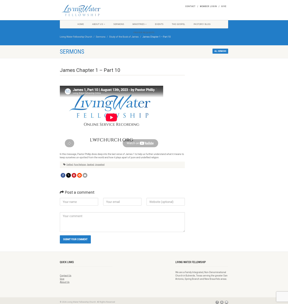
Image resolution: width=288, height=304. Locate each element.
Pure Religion (80, 164)
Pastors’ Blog (202, 24)
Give (223, 6)
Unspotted (99, 164)
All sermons (220, 51)
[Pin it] (74, 175)
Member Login (208, 6)
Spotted (90, 164)
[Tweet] (68, 175)
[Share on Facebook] (63, 175)
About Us (97, 24)
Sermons (118, 24)
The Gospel (178, 24)
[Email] (85, 175)
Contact (190, 6)
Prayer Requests (144, 32)
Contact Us (65, 275)
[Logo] (86, 10)
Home (81, 24)
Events (159, 24)
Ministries (138, 24)
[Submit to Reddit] (79, 175)
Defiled (69, 164)
